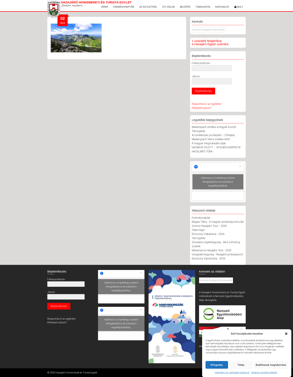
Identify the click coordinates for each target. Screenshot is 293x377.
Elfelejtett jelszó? (202, 108)
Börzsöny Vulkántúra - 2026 (208, 234)
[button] (286, 333)
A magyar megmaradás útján (209, 143)
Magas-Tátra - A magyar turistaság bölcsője (218, 221)
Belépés (185, 6)
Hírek (104, 6)
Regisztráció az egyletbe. (61, 318)
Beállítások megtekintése (271, 364)
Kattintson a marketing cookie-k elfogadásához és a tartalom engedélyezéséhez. (218, 182)
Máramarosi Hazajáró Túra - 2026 (211, 250)
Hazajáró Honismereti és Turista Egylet (96, 2)
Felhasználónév (201, 63)
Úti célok (168, 6)
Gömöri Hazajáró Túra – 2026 (209, 225)
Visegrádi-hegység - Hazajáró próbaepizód (217, 254)
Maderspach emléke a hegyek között (214, 127)
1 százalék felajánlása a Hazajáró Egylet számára (210, 42)
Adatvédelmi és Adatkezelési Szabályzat (232, 372)
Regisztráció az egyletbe (206, 104)
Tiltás (240, 364)
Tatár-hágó (198, 230)
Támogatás (203, 6)
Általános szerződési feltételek (264, 372)
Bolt (239, 6)
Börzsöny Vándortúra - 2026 (208, 258)
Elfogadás (217, 364)
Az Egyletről (148, 6)
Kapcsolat (222, 6)
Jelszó (196, 76)
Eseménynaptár (123, 6)
